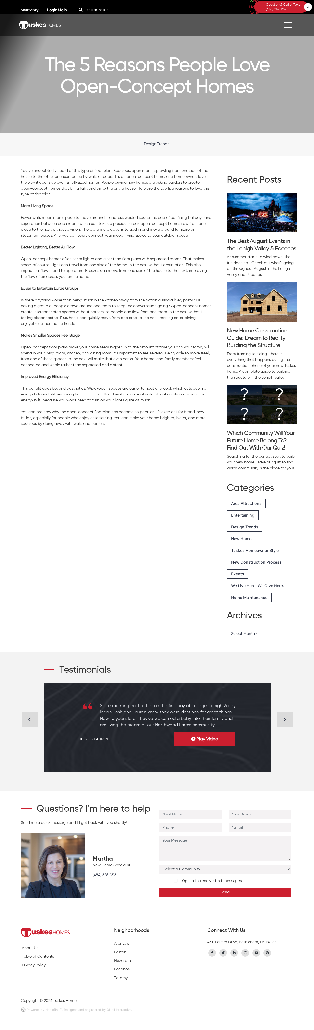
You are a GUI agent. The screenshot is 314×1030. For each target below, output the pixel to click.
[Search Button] (81, 10)
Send (225, 892)
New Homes (242, 538)
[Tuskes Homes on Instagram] (245, 952)
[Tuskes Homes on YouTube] (256, 952)
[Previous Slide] (30, 719)
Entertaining (242, 515)
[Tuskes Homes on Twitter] (223, 952)
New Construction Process (256, 562)
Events (237, 574)
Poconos (122, 969)
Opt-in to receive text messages (211, 880)
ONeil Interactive (119, 1010)
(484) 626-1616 (104, 874)
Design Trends (156, 143)
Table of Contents (38, 956)
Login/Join (57, 9)
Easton (120, 952)
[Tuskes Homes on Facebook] (212, 952)
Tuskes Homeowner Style (255, 550)
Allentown (122, 943)
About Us (30, 947)
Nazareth (122, 960)
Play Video (207, 739)
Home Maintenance (249, 597)
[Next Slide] (285, 719)
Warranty (30, 10)
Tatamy (121, 977)
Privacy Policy (34, 965)
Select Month (243, 633)
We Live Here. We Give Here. (257, 585)
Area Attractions (246, 503)
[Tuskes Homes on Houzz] (234, 952)
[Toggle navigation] (288, 25)
